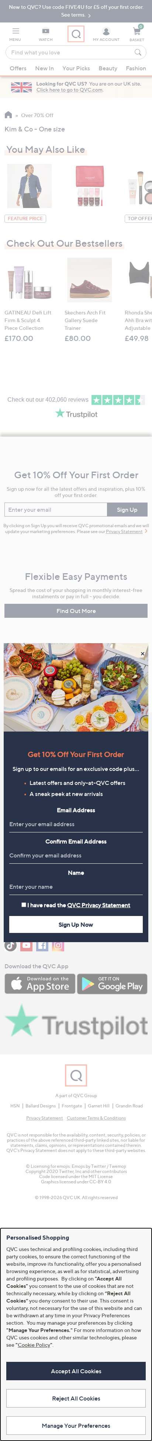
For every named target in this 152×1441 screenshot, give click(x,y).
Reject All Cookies (76, 1398)
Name (76, 872)
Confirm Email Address (76, 841)
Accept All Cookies (76, 1371)
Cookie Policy (34, 1345)
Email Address (76, 810)
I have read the (78, 905)
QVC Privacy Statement (98, 905)
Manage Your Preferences (76, 1425)
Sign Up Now (76, 924)
